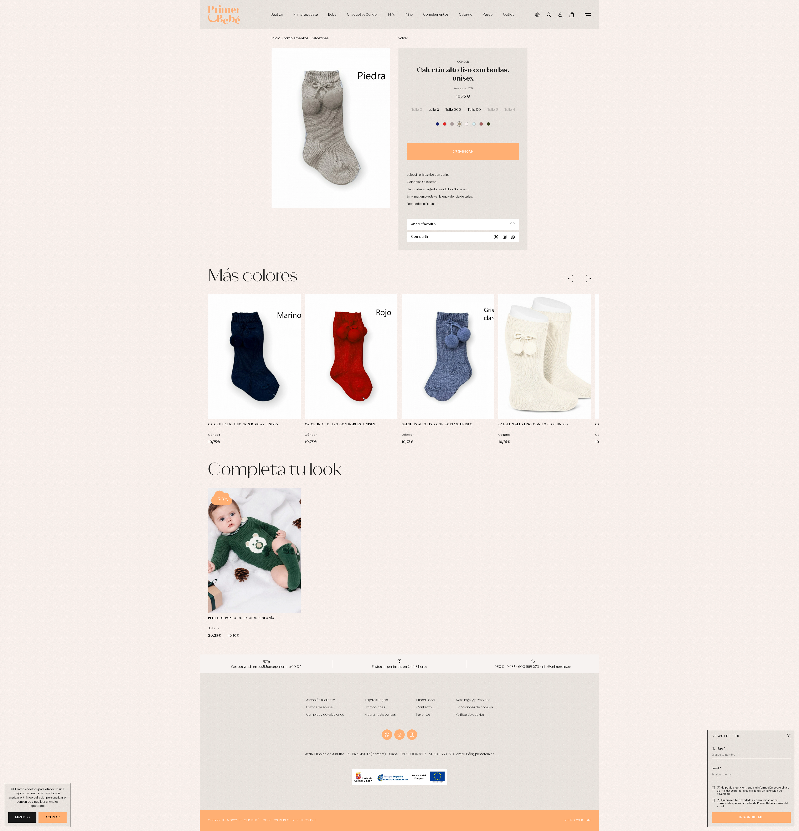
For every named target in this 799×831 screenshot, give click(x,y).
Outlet (508, 14)
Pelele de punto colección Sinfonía (241, 618)
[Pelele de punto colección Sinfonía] (254, 550)
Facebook (504, 237)
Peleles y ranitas (128, 141)
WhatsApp (387, 734)
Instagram (399, 734)
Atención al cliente (320, 700)
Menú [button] (588, 14)
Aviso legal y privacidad (473, 700)
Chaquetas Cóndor (362, 14)
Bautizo (277, 14)
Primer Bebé (425, 700)
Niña (391, 14)
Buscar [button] (548, 14)
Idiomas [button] (537, 14)
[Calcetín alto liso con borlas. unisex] (254, 356)
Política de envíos (319, 707)
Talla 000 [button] (453, 110)
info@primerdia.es (480, 754)
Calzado (465, 14)
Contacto (424, 707)
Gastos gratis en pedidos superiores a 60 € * (266, 667)
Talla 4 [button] (509, 110)
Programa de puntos (380, 715)
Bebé (332, 14)
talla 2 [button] (433, 110)
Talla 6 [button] (492, 110)
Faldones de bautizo (130, 136)
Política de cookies (470, 715)
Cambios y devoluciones (325, 715)
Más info (22, 817)
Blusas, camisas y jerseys (132, 164)
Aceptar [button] (53, 817)
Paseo (488, 14)
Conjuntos (125, 132)
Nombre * (718, 748)
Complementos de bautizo (134, 127)
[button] (437, 124)
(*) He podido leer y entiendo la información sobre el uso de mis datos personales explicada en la (753, 790)
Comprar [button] (463, 151)
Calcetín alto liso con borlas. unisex (243, 424)
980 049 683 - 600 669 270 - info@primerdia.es (533, 667)
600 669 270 (443, 754)
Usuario (560, 14)
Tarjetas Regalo (376, 700)
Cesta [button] (571, 14)
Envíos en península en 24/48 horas (399, 667)
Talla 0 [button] (416, 110)
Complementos (435, 14)
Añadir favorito (423, 224)
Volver (403, 38)
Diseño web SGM (577, 820)
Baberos (123, 160)
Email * (716, 768)
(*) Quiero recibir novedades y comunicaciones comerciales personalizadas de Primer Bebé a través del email (752, 803)
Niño (409, 14)
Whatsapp (513, 237)
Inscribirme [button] (751, 817)
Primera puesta (305, 14)
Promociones (375, 707)
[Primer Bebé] (224, 14)
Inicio (276, 38)
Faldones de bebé (129, 178)
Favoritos (423, 715)
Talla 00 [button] (474, 110)
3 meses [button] (236, 600)
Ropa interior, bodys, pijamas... (136, 188)
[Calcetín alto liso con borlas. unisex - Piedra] (331, 128)
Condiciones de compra (474, 707)
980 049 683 (416, 754)
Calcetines (319, 38)
